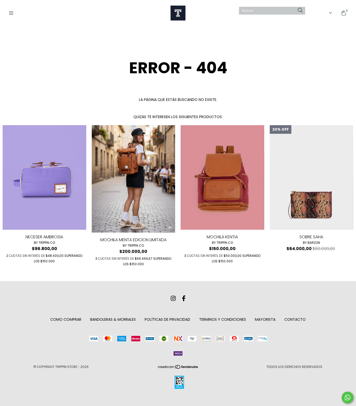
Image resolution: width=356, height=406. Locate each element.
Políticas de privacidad (167, 319)
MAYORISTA (265, 319)
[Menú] (13, 13)
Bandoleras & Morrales (113, 319)
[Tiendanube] (178, 368)
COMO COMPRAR (65, 319)
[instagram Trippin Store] (173, 298)
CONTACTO (295, 319)
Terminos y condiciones (222, 319)
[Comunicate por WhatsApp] (347, 397)
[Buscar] (300, 11)
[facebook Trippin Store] (183, 298)
